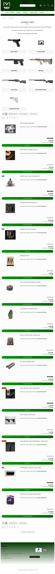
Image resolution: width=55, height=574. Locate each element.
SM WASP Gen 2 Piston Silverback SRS (29, 176)
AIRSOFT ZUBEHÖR (9, 12)
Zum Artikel (27, 145)
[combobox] (13, 114)
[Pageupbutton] (51, 571)
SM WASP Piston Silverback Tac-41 (28, 202)
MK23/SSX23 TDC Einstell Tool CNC (29, 149)
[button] (41, 6)
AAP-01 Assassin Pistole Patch (27, 414)
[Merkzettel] (48, 6)
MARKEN (18, 12)
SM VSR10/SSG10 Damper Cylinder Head (30, 494)
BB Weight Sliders (24, 255)
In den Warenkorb (27, 171)
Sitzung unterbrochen (8, 558)
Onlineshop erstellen (22, 570)
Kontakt (5, 548)
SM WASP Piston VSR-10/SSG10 (28, 229)
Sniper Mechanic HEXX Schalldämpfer (30, 388)
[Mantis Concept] (7, 5)
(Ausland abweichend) (42, 126)
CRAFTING (25, 12)
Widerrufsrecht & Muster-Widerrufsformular (13, 553)
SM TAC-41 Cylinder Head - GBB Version (30, 335)
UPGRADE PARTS (33, 12)
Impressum (5, 555)
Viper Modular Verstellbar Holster (29, 308)
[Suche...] (34, 5)
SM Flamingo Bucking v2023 (27, 123)
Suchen (48, 12)
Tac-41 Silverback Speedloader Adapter (30, 282)
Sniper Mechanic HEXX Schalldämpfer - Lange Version (34, 441)
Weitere (42, 12)
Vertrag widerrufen (34, 556)
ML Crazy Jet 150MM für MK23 (27, 361)
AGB (4, 551)
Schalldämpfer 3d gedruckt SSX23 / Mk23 (30, 467)
